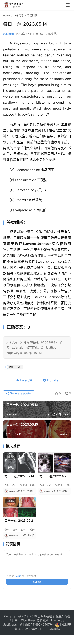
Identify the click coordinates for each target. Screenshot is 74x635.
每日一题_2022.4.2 (52, 476)
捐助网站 (54, 628)
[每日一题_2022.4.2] (54, 462)
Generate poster (20, 393)
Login (18, 575)
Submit (37, 581)
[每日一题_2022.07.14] (19, 462)
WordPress (28, 620)
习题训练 (51, 33)
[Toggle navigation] (67, 5)
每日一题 (15, 367)
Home (6, 15)
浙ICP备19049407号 (39, 624)
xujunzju (8, 33)
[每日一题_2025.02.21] (19, 507)
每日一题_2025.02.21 (19, 521)
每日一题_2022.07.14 (19, 476)
